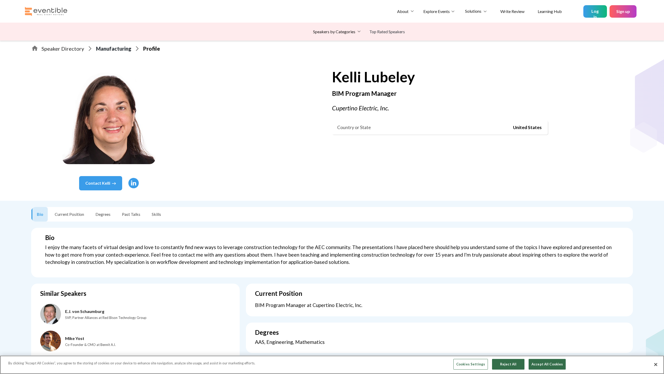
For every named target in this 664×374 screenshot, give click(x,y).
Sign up (623, 11)
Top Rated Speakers (387, 31)
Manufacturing (113, 48)
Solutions (473, 11)
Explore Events (436, 11)
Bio (40, 214)
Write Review (512, 11)
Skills (156, 214)
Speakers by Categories (334, 31)
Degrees (102, 214)
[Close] (655, 364)
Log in (595, 13)
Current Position (69, 214)
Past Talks (131, 214)
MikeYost (74, 338)
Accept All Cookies (547, 364)
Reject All (508, 364)
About (403, 11)
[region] (332, 365)
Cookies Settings (470, 364)
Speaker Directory (63, 48)
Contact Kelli (97, 183)
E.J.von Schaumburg (84, 311)
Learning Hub (550, 11)
